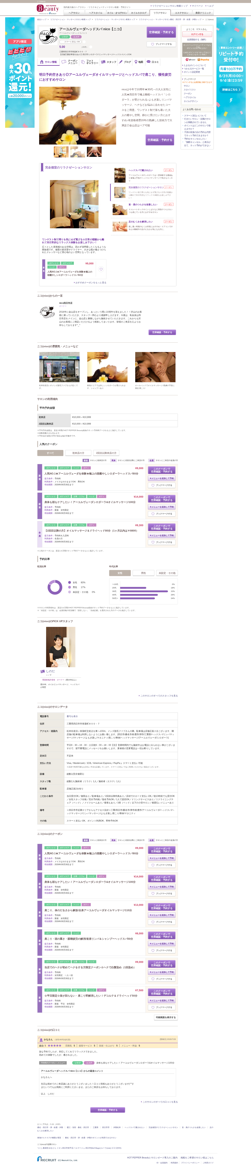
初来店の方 (78, 453)
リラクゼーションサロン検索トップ (170, 6)
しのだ (50, 671)
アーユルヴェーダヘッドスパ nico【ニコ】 (91, 29)
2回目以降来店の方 (106, 453)
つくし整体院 (42, 1148)
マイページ (197, 6)
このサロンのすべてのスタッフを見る (159, 695)
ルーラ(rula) (106, 1148)
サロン (187, 86)
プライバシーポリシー (190, 1163)
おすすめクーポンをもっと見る (91, 282)
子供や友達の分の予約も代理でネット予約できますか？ (197, 134)
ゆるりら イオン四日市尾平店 (61, 1148)
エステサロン (181, 12)
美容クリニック (203, 12)
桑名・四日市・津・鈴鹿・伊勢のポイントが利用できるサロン (90, 1138)
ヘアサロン (74, 12)
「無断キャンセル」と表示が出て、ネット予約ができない (197, 144)
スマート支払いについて (195, 115)
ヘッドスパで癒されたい (135, 1127)
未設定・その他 (167, 573)
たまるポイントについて (195, 65)
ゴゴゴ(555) (116, 1148)
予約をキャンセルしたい (195, 139)
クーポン (188, 93)
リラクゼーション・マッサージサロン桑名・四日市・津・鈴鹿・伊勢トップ (170, 19)
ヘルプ (210, 6)
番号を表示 (72, 716)
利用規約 (174, 1163)
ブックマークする (164, 44)
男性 (143, 573)
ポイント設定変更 (192, 72)
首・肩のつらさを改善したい (194, 1127)
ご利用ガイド (208, 1163)
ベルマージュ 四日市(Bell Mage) (87, 1148)
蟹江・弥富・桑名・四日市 (78, 1127)
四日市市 (106, 1127)
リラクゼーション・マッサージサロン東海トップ (115, 19)
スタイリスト (190, 89)
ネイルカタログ (138, 12)
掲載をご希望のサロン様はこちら (197, 1157)
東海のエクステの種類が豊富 (49, 1138)
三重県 (95, 1127)
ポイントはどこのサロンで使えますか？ (197, 127)
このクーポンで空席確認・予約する (162, 470)
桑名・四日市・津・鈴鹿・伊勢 (50, 1127)
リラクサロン (160, 12)
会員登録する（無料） (197, 39)
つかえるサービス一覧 (194, 68)
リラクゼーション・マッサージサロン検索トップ (70, 19)
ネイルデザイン (191, 101)
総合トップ (41, 19)
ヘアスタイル (95, 12)
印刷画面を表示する (166, 1017)
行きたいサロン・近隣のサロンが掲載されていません (197, 121)
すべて (50, 453)
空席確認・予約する (161, 32)
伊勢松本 (117, 1127)
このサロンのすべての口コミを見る (160, 1102)
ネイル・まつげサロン (117, 12)
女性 (120, 573)
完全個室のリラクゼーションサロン (163, 1127)
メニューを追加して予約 (163, 478)
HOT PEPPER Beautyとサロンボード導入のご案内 (152, 1157)
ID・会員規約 (162, 1163)
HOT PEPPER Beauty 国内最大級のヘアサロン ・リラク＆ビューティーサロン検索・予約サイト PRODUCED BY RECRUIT (48, 9)
